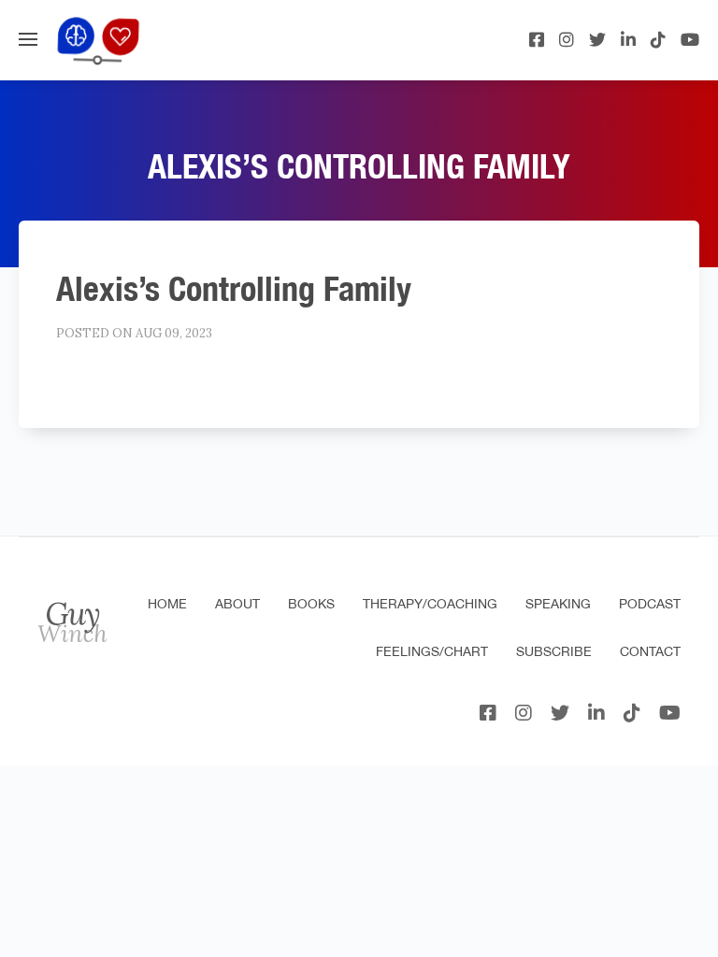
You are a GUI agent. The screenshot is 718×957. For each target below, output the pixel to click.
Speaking (558, 603)
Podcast (650, 603)
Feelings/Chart (432, 651)
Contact (650, 651)
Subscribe (554, 651)
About (237, 603)
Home (167, 603)
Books (311, 603)
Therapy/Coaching (430, 603)
